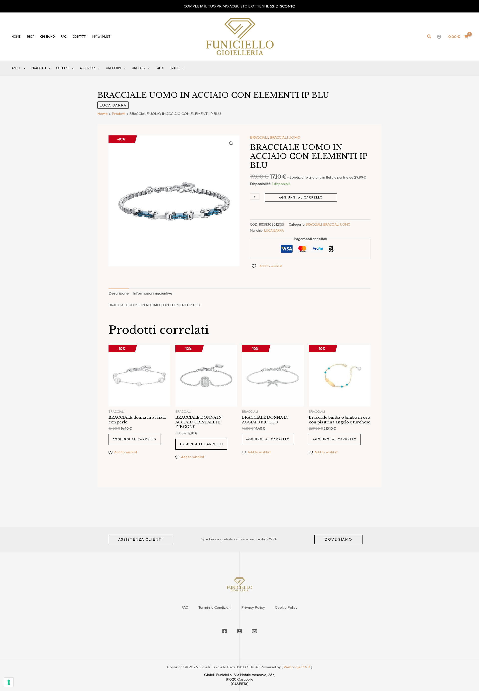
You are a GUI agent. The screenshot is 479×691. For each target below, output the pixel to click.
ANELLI (16, 68)
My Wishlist (101, 36)
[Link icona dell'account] (439, 36)
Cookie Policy (286, 607)
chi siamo (47, 36)
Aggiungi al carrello (301, 197)
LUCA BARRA (113, 105)
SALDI (160, 68)
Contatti (79, 36)
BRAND (175, 68)
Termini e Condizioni (214, 607)
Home (16, 36)
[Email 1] (254, 631)
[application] (23, 68)
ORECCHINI (113, 68)
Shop (30, 36)
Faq (64, 36)
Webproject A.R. (297, 667)
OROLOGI (138, 68)
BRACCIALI (38, 68)
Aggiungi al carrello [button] (134, 439)
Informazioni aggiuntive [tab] (152, 293)
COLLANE (62, 68)
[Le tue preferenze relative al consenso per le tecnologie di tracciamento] (8, 682)
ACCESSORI (88, 68)
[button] (429, 36)
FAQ (184, 607)
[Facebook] (224, 631)
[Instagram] (239, 631)
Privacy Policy (253, 607)
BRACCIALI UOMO (285, 137)
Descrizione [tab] (119, 293)
